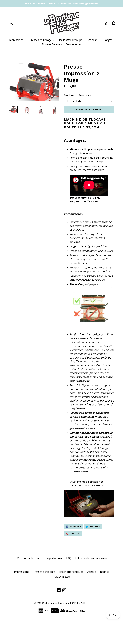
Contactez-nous (32, 558)
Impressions (16, 40)
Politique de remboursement (92, 558)
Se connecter (73, 44)
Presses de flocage (40, 40)
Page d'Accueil (53, 558)
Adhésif (93, 40)
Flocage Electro (51, 44)
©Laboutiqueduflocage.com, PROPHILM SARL (64, 603)
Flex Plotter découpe (70, 40)
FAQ (68, 558)
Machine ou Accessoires (78, 95)
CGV (16, 558)
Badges (108, 40)
